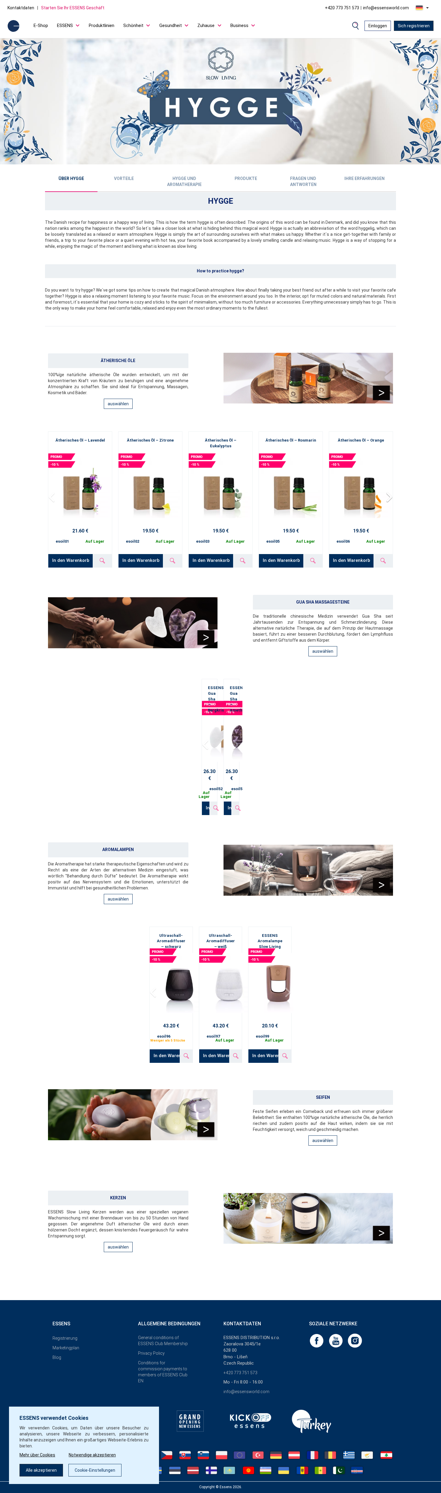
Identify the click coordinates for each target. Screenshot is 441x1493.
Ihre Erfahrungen (364, 178)
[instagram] (354, 1340)
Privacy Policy (151, 1353)
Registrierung (64, 1338)
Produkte (246, 178)
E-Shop (41, 25)
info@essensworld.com (386, 7)
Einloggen (377, 25)
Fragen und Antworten (303, 181)
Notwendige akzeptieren (92, 1455)
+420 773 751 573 (342, 7)
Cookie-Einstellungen (95, 1470)
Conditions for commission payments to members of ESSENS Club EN (163, 1371)
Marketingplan (65, 1347)
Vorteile (124, 178)
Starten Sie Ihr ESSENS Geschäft (72, 7)
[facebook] (317, 1340)
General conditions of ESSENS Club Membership (163, 1340)
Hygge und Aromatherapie (184, 181)
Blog (56, 1357)
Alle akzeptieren (41, 1470)
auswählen (118, 403)
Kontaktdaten (21, 7)
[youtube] (336, 1340)
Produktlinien (101, 25)
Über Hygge (71, 178)
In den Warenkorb (70, 560)
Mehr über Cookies (37, 1455)
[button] (389, 497)
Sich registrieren (414, 25)
